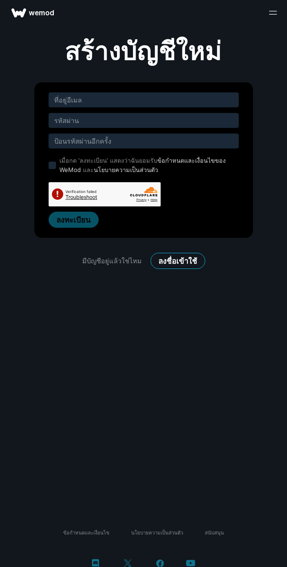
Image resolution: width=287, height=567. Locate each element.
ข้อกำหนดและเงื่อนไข (86, 533)
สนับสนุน (214, 533)
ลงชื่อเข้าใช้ (177, 261)
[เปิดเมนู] (273, 12)
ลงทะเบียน (73, 219)
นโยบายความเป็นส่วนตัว (126, 170)
